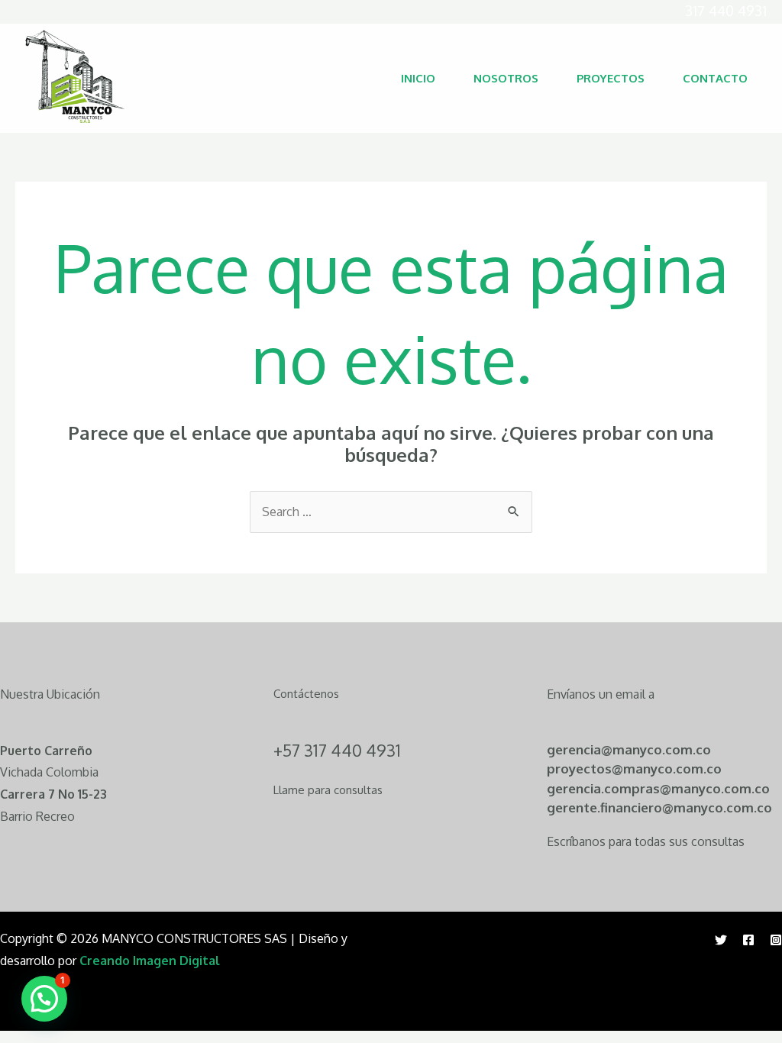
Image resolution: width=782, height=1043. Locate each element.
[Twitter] (721, 940)
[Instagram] (776, 940)
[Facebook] (748, 940)
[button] (44, 999)
